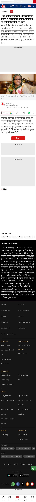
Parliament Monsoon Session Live (11, 456)
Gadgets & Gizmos (7, 384)
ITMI (2, 354)
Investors (3, 316)
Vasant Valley (5, 345)
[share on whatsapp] (33, 468)
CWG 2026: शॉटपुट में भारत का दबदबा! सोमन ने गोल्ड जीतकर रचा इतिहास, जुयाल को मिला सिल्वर (17, 250)
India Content (22, 435)
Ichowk (22, 464)
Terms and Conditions (24, 322)
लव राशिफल (29, 237)
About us (3, 304)
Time (19, 380)
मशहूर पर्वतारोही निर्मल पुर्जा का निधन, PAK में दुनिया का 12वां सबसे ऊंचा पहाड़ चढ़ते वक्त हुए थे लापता (18, 295)
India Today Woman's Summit (25, 402)
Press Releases (22, 328)
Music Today (5, 380)
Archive (30, 464)
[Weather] (16, 6)
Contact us (21, 304)
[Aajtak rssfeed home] (27, 484)
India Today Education (8, 350)
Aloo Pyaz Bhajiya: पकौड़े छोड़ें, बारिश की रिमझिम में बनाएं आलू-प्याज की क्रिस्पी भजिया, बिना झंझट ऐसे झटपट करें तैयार (17, 256)
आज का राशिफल (18, 237)
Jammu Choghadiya (7, 448)
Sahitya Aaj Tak (6, 396)
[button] (32, 498)
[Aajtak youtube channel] (32, 484)
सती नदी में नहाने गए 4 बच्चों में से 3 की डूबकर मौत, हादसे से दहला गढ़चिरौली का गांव (17, 267)
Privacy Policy (4, 322)
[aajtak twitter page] (22, 484)
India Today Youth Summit (7, 412)
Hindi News (4, 11)
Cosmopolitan (5, 375)
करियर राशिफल (6, 237)
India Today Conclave (8, 400)
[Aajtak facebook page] (18, 484)
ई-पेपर (22, 2)
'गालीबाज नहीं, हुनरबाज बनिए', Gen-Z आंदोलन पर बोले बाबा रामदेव (17, 275)
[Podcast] (21, 6)
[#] (29, 113)
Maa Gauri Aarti (29, 456)
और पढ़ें (17, 138)
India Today (31, 2)
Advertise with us (5, 310)
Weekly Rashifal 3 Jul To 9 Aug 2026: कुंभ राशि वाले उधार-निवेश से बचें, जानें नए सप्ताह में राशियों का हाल (18, 261)
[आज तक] (3, 6)
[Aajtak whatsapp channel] (13, 484)
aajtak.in (9, 103)
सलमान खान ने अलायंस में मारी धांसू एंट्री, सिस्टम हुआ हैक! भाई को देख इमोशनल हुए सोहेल (17, 281)
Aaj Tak (17, 2)
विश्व (12, 11)
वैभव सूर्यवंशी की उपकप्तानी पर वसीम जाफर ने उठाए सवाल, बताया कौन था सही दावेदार (16, 289)
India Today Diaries (24, 345)
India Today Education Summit (8, 421)
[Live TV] (29, 6)
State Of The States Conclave (24, 412)
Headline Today (23, 439)
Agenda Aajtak (23, 396)
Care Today (4, 435)
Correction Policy (5, 328)
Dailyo (16, 464)
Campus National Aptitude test (6, 361)
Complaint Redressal (23, 310)
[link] (34, 1)
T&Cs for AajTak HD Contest (8, 334)
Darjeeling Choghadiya (23, 448)
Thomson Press (23, 353)
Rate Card (20, 316)
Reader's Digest (23, 375)
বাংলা (26, 2)
